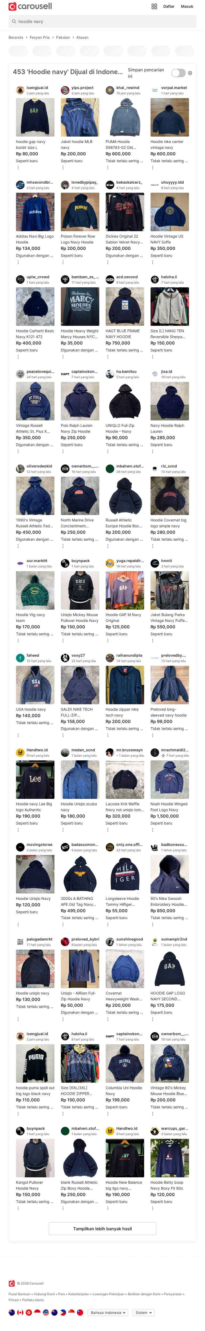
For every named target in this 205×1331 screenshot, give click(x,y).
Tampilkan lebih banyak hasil (102, 1228)
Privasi (14, 1300)
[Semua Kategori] (154, 6)
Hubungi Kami (44, 1294)
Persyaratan (173, 1294)
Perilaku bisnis (33, 1300)
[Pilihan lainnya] (18, 168)
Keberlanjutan (78, 1294)
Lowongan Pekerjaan (108, 1294)
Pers (61, 1294)
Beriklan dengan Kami (144, 1294)
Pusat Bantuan (19, 1294)
